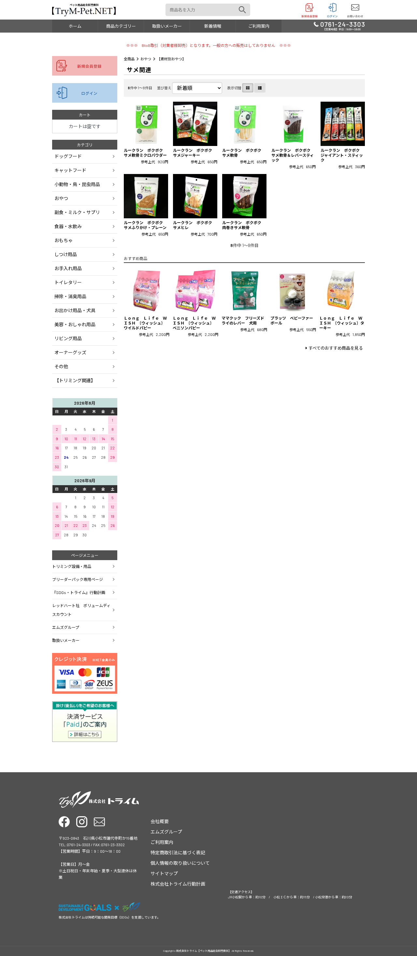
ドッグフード (68, 156)
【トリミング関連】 (74, 380)
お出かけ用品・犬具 (74, 310)
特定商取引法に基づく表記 (178, 852)
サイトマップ (164, 873)
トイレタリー (68, 282)
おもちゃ (63, 240)
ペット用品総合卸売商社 (84, 5)
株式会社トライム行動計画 (178, 884)
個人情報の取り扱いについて (180, 863)
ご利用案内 (258, 26)
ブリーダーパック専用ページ (77, 579)
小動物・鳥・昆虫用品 (77, 184)
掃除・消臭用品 (70, 296)
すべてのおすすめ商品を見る (336, 348)
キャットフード (70, 170)
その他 (61, 366)
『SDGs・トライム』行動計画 (78, 592)
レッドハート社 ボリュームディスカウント (81, 609)
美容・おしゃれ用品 (74, 324)
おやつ (145, 59)
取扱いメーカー (167, 26)
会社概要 (160, 821)
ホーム (75, 26)
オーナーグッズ (70, 352)
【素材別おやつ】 (171, 59)
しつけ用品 (65, 254)
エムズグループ (65, 627)
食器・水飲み (68, 226)
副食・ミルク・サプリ (77, 212)
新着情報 (212, 26)
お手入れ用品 (68, 268)
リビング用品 (68, 338)
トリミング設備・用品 (71, 566)
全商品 (129, 59)
